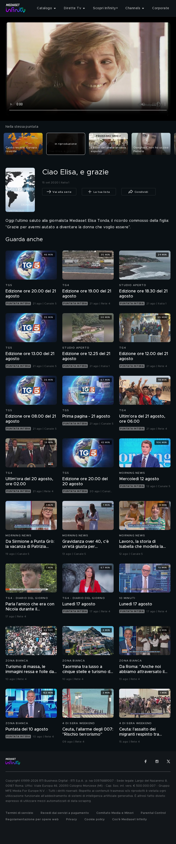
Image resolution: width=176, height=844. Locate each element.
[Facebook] (145, 761)
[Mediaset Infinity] (16, 8)
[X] (168, 761)
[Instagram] (157, 761)
